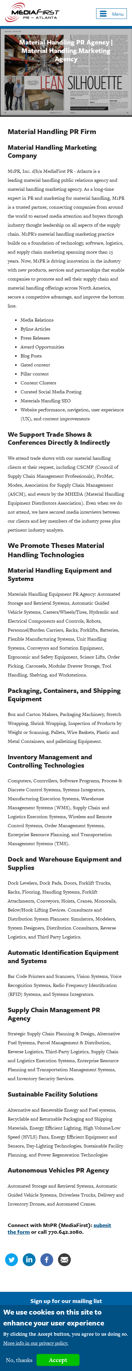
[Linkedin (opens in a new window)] (29, 1264)
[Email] (64, 1264)
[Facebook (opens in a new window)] (46, 1264)
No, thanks (19, 1360)
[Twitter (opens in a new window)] (11, 1264)
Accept (58, 1360)
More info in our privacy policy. (35, 1343)
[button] (111, 13)
